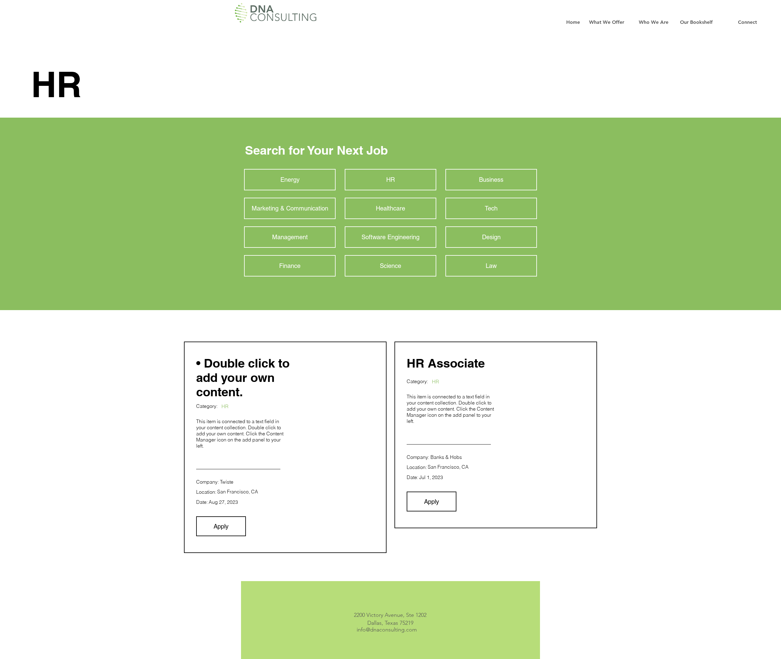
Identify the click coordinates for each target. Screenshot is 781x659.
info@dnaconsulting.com (387, 629)
